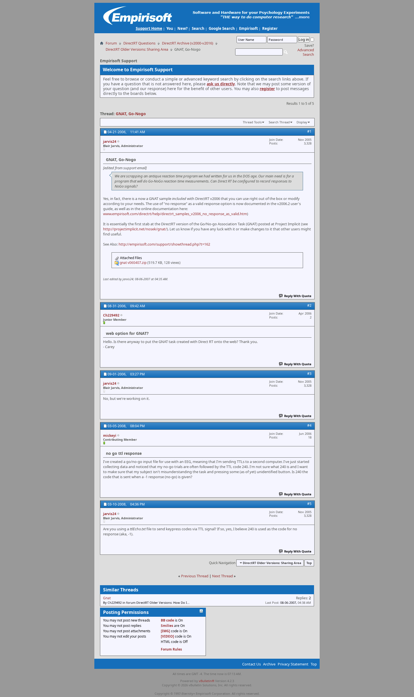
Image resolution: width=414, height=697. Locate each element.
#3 (309, 373)
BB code (167, 620)
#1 (309, 131)
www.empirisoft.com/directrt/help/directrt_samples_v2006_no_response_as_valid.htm (175, 213)
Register (270, 28)
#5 (309, 503)
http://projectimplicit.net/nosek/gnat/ (135, 228)
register (267, 88)
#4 (309, 425)
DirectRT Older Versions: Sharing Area (137, 49)
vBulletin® (206, 681)
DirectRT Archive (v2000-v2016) (187, 43)
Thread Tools (252, 122)
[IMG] (165, 631)
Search (198, 28)
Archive (269, 664)
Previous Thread (194, 575)
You (169, 28)
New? (182, 28)
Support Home (149, 28)
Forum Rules (171, 649)
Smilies (167, 625)
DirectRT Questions (139, 43)
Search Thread (279, 122)
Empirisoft (248, 28)
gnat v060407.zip (133, 262)
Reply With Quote (297, 296)
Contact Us (251, 664)
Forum (111, 43)
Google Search (222, 28)
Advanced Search (305, 52)
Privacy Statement (293, 664)
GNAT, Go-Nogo (131, 113)
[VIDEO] (167, 636)
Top (309, 563)
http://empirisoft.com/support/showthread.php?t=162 (164, 244)
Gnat (107, 598)
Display (302, 122)
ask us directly (221, 83)
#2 (309, 305)
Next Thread (222, 575)
